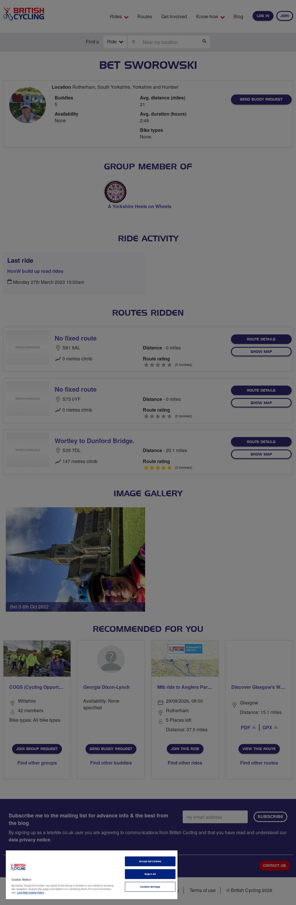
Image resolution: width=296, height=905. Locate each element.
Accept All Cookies (150, 861)
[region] (91, 874)
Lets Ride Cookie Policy (30, 892)
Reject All (150, 874)
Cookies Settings (150, 886)
